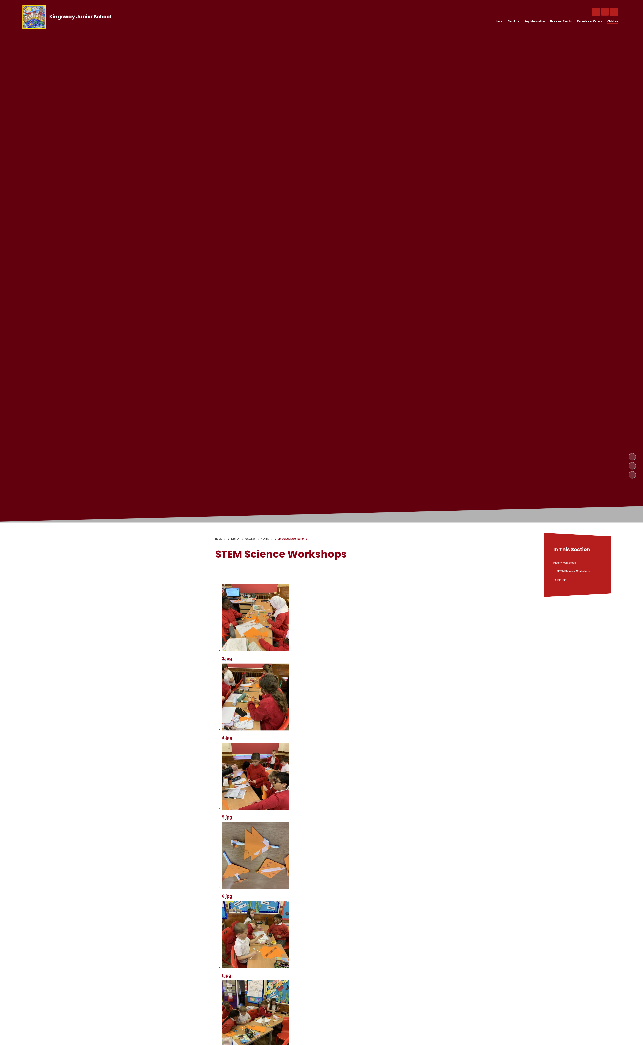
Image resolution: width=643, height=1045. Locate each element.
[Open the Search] (596, 12)
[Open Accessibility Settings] (614, 12)
